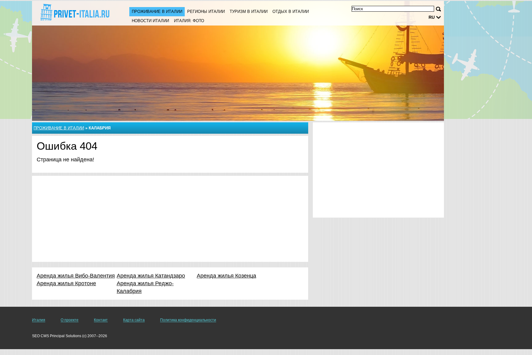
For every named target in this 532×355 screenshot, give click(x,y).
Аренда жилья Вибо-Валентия (76, 276)
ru (432, 17)
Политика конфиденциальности (188, 320)
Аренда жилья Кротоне (66, 283)
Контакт (101, 320)
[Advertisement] (170, 219)
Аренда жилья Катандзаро (151, 276)
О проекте (70, 320)
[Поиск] (438, 9)
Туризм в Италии (249, 11)
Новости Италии (150, 20)
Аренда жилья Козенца (226, 276)
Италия (38, 320)
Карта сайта (134, 320)
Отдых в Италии (290, 11)
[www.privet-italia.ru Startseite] (74, 12)
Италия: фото (189, 20)
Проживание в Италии (157, 11)
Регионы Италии (206, 11)
